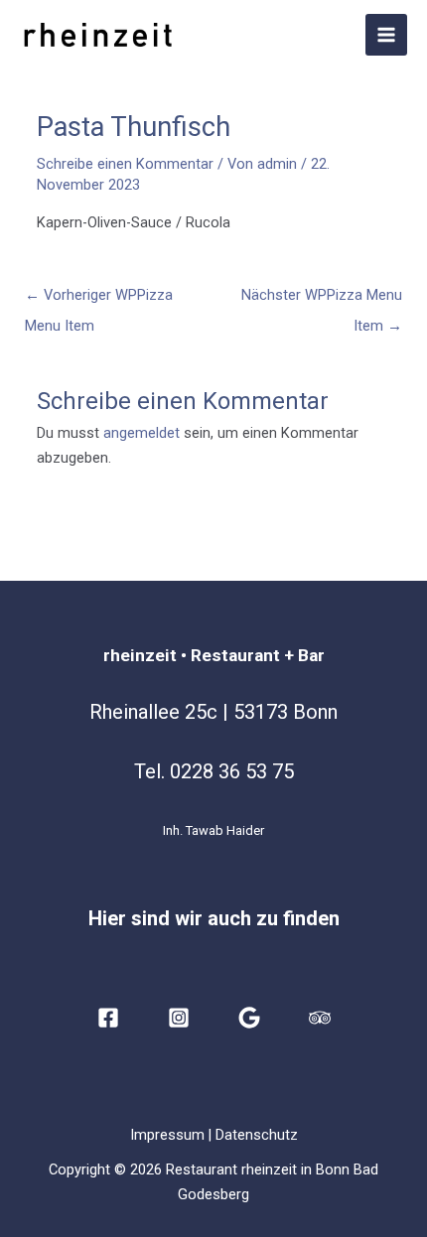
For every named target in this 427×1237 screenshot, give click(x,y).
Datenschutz (256, 1135)
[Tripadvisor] (320, 1017)
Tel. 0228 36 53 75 (214, 771)
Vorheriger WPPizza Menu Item (99, 300)
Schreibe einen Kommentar (125, 164)
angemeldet (141, 433)
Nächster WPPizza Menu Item (321, 300)
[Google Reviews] (249, 1017)
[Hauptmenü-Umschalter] (386, 35)
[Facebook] (108, 1017)
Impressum (167, 1135)
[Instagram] (179, 1017)
